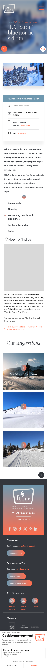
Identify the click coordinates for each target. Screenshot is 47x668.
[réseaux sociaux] (9, 529)
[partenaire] (12, 627)
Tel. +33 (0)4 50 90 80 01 (24, 513)
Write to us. (21, 133)
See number (25, 125)
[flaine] (9, 9)
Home (10, 22)
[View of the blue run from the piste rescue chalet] (23, 74)
